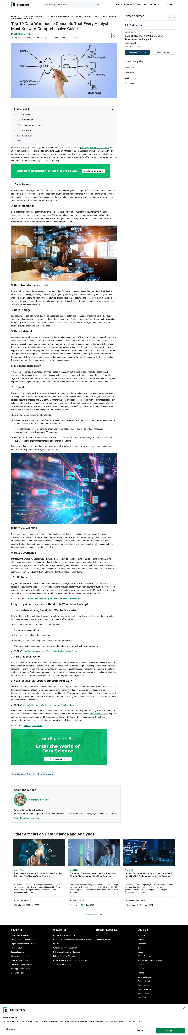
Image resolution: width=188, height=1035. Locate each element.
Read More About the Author (26, 818)
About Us (141, 935)
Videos (140, 952)
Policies (141, 940)
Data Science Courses (20, 935)
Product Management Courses (23, 940)
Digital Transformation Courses (23, 944)
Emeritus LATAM (144, 977)
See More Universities (62, 964)
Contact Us (142, 998)
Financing (141, 973)
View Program (163, 52)
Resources (141, 4)
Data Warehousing (45, 774)
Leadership (129, 67)
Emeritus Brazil (144, 981)
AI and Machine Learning (21, 956)
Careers (141, 969)
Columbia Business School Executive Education (72, 940)
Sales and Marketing (19, 960)
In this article (22, 109)
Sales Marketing (131, 83)
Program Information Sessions (150, 960)
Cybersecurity (130, 78)
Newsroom (142, 944)
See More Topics (18, 973)
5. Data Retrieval (24, 136)
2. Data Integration (25, 120)
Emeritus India (143, 994)
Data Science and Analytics (36, 17)
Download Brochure (137, 52)
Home (13, 17)
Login (169, 4)
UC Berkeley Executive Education (66, 952)
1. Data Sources (24, 114)
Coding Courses (17, 952)
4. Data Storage (24, 130)
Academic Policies (103, 940)
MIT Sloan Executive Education (65, 935)
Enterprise (154, 4)
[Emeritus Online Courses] (20, 4)
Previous (169, 17)
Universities (129, 4)
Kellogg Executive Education (64, 956)
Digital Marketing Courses (21, 964)
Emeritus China (144, 985)
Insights (141, 964)
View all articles (92, 915)
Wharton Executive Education (65, 948)
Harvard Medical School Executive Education (71, 960)
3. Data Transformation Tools (30, 125)
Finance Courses (17, 948)
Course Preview (144, 956)
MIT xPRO (57, 944)
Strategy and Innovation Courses (24, 969)
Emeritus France (144, 989)
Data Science (130, 72)
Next (174, 17)
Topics (117, 4)
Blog (20, 17)
